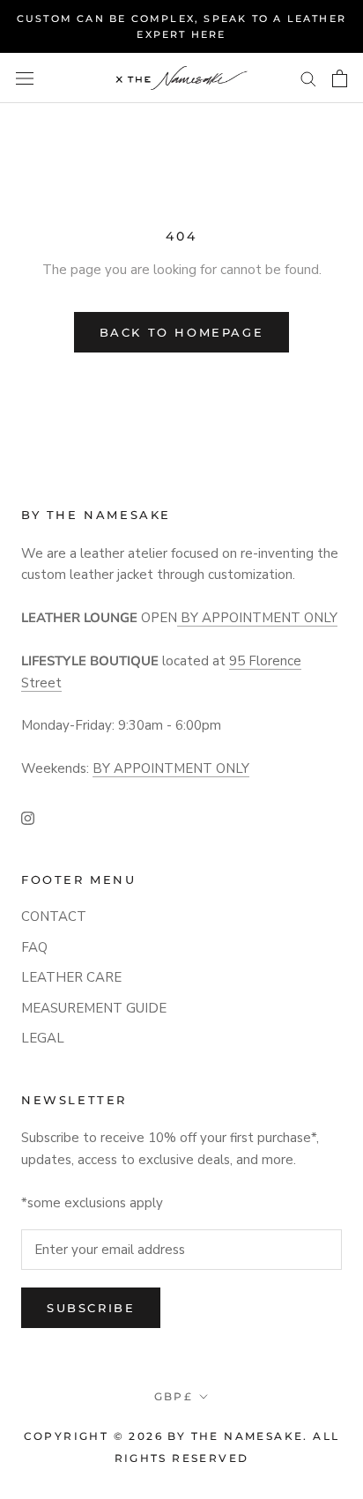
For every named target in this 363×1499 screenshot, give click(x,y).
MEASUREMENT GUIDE (94, 1008)
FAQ (34, 947)
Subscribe (91, 1308)
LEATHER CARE (71, 977)
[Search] (308, 77)
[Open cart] (339, 78)
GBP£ (174, 1396)
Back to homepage (182, 332)
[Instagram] (27, 817)
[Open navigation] (24, 78)
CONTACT (53, 916)
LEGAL (42, 1038)
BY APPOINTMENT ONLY (257, 618)
